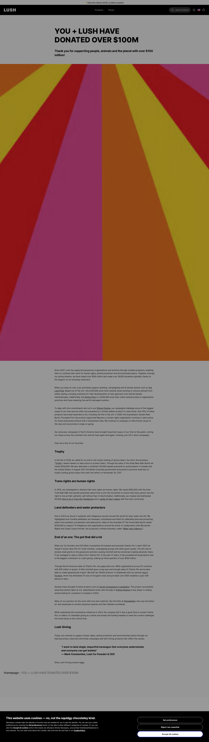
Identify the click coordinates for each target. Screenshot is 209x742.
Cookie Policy (79, 730)
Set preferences (170, 720)
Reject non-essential (170, 727)
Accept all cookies (170, 734)
